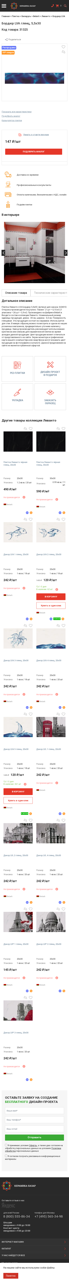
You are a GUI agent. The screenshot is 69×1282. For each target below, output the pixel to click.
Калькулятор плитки (12, 120)
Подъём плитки (24, 204)
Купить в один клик (51, 605)
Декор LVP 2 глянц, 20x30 (48, 944)
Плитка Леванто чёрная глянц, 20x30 (15, 463)
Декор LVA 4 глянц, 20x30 (48, 660)
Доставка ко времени (28, 175)
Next (65, 253)
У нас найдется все (13, 1255)
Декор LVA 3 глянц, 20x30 (16, 660)
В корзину (51, 596)
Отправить (34, 1137)
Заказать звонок (52, 6)
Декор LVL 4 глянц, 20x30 (48, 855)
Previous (3, 253)
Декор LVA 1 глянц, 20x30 (16, 554)
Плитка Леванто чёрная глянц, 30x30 (48, 463)
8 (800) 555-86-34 (16, 1216)
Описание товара (16, 292)
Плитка (15, 16)
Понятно (11, 1275)
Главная (6, 16)
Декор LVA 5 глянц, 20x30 (16, 749)
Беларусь (26, 16)
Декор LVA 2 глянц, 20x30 (48, 554)
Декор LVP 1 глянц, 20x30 (16, 944)
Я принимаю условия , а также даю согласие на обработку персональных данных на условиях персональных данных (34, 1148)
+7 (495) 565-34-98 (48, 1216)
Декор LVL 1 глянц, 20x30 (48, 749)
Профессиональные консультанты (34, 185)
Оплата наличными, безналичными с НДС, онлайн (41, 194)
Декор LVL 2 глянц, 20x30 (16, 855)
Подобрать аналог (11, 116)
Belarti (36, 16)
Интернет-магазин (13, 1242)
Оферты (33, 1145)
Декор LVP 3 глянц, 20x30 (16, 1033)
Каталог (6, 1248)
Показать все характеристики (16, 111)
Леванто (46, 16)
